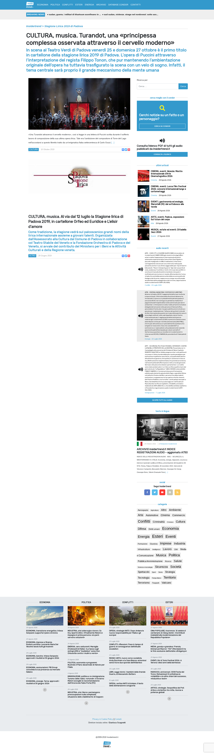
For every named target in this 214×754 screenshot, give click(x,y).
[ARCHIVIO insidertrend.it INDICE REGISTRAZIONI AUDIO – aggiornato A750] (162, 427)
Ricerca (168, 561)
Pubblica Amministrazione (150, 561)
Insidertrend (33, 26)
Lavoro (167, 549)
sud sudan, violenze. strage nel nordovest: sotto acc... (131, 14)
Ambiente (175, 509)
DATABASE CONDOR (118, 4)
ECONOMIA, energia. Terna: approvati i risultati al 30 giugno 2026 (42, 682)
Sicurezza (161, 566)
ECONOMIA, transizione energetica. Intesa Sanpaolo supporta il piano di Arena (44, 632)
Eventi (171, 536)
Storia (160, 572)
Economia (170, 528)
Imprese (165, 543)
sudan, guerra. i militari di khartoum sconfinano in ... (75, 14)
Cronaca (170, 522)
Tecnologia (143, 577)
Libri (176, 549)
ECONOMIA (42, 4)
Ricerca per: (142, 80)
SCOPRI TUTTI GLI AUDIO (162, 400)
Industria (179, 543)
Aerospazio (143, 510)
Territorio (170, 577)
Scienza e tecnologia (145, 567)
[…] (112, 142)
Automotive (152, 515)
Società (175, 567)
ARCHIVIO (101, 4)
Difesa (142, 528)
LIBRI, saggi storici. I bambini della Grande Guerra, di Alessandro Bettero (127, 673)
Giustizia (153, 544)
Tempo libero (156, 578)
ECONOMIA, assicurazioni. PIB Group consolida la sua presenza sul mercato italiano (43, 669)
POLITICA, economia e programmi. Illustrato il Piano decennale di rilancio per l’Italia (86, 664)
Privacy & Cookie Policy (102, 719)
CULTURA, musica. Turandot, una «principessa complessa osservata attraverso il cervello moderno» (100, 39)
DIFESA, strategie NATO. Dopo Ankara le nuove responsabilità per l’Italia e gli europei (126, 633)
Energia (144, 537)
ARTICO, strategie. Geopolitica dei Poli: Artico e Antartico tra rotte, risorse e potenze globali (167, 690)
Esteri (157, 536)
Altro (32, 256)
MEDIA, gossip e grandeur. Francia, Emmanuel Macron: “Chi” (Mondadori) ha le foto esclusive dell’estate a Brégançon (169, 648)
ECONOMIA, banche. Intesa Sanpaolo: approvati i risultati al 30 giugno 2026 (42, 657)
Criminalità (159, 521)
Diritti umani (154, 529)
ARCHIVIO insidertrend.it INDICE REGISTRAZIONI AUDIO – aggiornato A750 (162, 451)
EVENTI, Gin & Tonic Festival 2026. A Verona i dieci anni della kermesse (166, 661)
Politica (174, 555)
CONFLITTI (67, 4)
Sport (154, 572)
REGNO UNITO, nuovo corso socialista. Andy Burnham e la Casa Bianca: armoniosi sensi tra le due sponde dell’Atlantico (127, 660)
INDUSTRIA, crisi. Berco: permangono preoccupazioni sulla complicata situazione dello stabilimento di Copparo (85, 694)
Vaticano (166, 582)
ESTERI (79, 4)
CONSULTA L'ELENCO (162, 154)
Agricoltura (154, 510)
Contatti (118, 719)
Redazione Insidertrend (168, 444)
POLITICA (55, 4)
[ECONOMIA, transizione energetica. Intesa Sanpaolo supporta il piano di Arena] (44, 616)
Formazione (142, 544)
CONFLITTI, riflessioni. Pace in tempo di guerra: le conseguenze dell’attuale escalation (126, 646)
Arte (140, 515)
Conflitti (144, 521)
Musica (161, 555)
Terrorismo (144, 582)
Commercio (178, 515)
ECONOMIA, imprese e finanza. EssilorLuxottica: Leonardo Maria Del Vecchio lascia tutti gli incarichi (42, 644)
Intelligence (156, 549)
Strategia (170, 572)
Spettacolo (143, 572)
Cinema (165, 515)
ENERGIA (89, 4)
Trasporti (155, 583)
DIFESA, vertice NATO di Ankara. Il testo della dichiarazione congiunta (126, 684)
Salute (178, 561)
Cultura (33, 149)
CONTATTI (136, 4)
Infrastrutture (144, 549)
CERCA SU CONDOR (162, 126)
